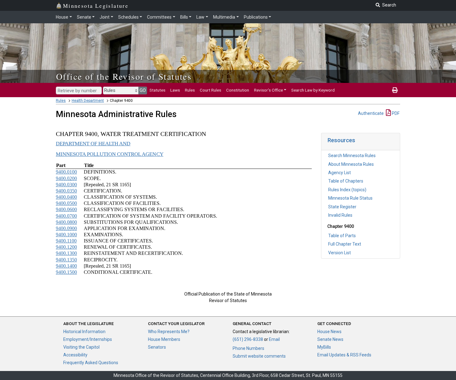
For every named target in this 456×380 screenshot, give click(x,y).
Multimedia (224, 17)
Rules (190, 90)
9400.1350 (66, 259)
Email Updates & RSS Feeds (344, 354)
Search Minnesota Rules (352, 155)
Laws (175, 90)
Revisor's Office (268, 90)
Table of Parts (342, 235)
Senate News (330, 339)
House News (329, 331)
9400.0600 (66, 209)
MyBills (324, 347)
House (62, 17)
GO (143, 90)
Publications (256, 17)
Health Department (88, 100)
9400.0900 (66, 228)
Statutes (157, 90)
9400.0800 (66, 222)
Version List (339, 252)
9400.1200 (66, 247)
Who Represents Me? (169, 331)
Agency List (339, 172)
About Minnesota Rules (351, 164)
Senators (157, 347)
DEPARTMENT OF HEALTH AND (93, 144)
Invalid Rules (340, 215)
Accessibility (75, 354)
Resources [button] (341, 140)
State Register (342, 206)
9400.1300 (66, 253)
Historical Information (84, 331)
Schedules (128, 17)
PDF (395, 113)
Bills (184, 17)
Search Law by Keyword (313, 90)
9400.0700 (66, 216)
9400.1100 (66, 240)
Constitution (237, 90)
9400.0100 (66, 171)
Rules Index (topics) (347, 189)
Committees (159, 17)
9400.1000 (66, 234)
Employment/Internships (87, 339)
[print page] (395, 90)
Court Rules (210, 90)
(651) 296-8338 (248, 339)
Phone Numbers (248, 348)
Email (274, 339)
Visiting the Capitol (81, 347)
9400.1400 (66, 266)
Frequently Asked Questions (90, 362)
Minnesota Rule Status (350, 198)
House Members (164, 339)
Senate (84, 17)
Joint (105, 17)
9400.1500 (66, 272)
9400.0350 (66, 190)
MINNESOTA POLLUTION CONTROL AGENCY (109, 154)
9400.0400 (66, 197)
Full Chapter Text (344, 244)
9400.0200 (66, 178)
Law (200, 17)
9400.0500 (66, 203)
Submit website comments (259, 356)
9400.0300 (66, 184)
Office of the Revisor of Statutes (124, 76)
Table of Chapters (345, 181)
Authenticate (371, 113)
